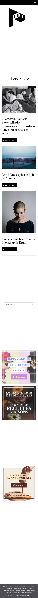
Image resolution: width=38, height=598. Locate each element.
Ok (8, 595)
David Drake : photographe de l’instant (18, 176)
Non (11, 595)
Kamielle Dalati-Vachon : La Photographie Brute (19, 241)
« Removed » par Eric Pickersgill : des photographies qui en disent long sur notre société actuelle (19, 126)
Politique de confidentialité (22, 595)
